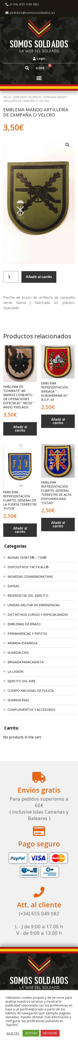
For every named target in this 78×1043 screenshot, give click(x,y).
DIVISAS (13, 586)
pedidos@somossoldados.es (32, 13)
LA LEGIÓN (15, 671)
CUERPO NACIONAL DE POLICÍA (31, 690)
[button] (27, 68)
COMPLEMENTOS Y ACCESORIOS (31, 710)
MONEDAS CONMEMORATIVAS (30, 576)
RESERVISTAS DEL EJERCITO (28, 595)
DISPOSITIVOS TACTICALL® (28, 567)
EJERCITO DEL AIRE (21, 681)
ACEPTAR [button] (31, 1033)
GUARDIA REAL (18, 700)
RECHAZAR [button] (50, 1033)
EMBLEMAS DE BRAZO (27, 97)
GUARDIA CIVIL (18, 652)
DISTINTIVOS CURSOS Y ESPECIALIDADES (38, 614)
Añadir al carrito (39, 277)
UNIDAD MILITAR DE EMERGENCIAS (34, 605)
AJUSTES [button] (12, 1033)
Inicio (7, 97)
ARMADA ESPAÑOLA (22, 643)
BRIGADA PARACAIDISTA (26, 662)
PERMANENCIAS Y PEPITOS (27, 633)
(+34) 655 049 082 (24, 4)
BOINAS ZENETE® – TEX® (27, 557)
